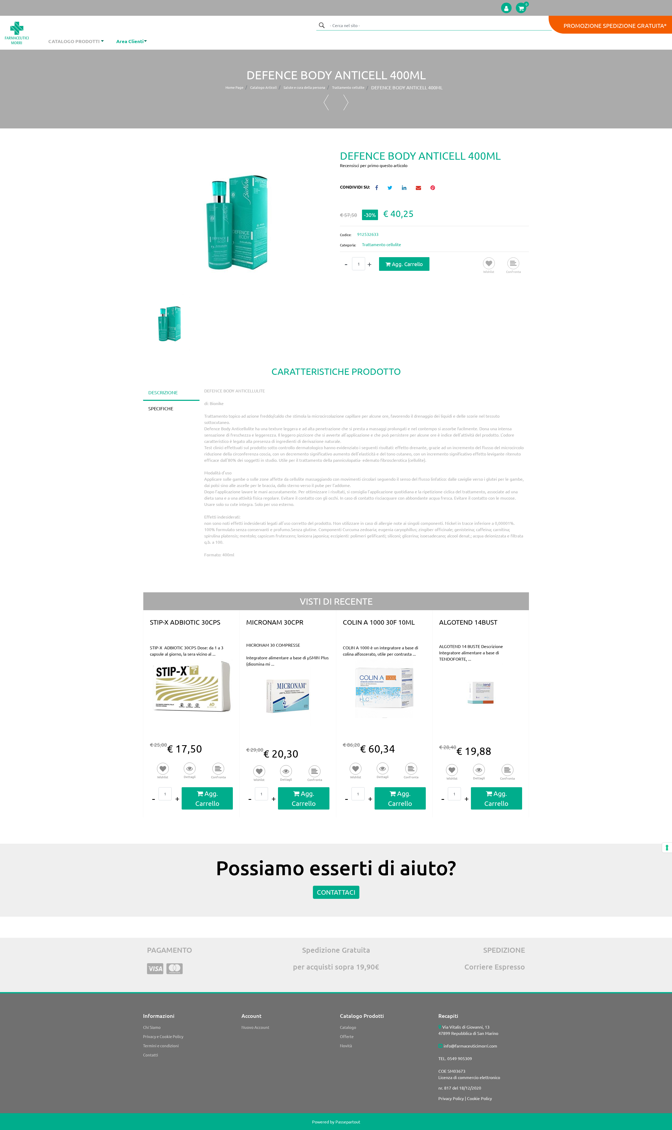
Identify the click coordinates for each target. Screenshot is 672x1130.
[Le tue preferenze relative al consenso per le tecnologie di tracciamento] (667, 848)
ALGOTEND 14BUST (468, 622)
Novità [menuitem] (346, 1045)
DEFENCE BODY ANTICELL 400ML (407, 87)
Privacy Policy (451, 1098)
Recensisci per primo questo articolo (373, 165)
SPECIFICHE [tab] (160, 408)
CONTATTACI (336, 892)
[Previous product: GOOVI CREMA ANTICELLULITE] (326, 102)
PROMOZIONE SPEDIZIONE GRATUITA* (615, 25)
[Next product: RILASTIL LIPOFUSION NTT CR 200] (346, 102)
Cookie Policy (479, 1098)
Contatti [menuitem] (150, 1054)
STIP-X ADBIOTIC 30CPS (185, 622)
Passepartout (347, 1121)
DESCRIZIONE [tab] (163, 392)
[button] (321, 25)
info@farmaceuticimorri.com (470, 1045)
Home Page (234, 87)
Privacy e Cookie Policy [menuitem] (163, 1036)
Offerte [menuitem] (347, 1036)
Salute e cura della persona (304, 87)
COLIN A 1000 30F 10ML (379, 622)
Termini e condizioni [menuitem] (161, 1045)
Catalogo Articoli (263, 87)
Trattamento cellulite (348, 87)
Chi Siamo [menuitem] (152, 1027)
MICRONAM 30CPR (274, 622)
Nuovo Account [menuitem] (255, 1027)
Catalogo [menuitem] (348, 1027)
